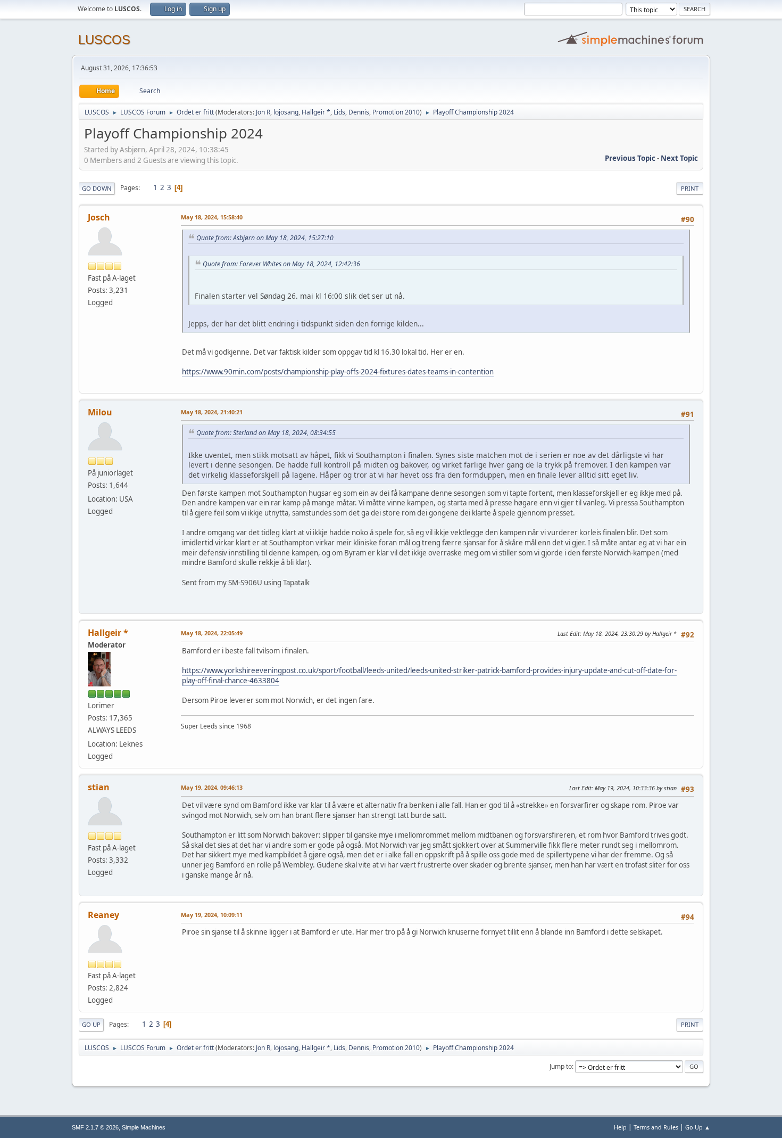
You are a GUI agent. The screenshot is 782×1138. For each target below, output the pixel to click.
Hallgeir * (316, 112)
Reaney (103, 915)
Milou (100, 412)
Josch (99, 217)
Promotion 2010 (396, 112)
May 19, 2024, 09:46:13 (212, 787)
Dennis (358, 112)
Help (620, 1127)
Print (689, 188)
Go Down (97, 188)
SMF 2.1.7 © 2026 (95, 1127)
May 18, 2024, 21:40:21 (212, 412)
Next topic (679, 158)
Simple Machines (143, 1127)
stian (99, 787)
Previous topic (630, 158)
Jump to (561, 1066)
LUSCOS (104, 39)
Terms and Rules (656, 1127)
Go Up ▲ (697, 1127)
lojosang (285, 112)
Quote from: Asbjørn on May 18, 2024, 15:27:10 (265, 237)
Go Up (91, 1024)
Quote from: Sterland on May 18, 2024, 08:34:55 (266, 432)
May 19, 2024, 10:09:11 (212, 915)
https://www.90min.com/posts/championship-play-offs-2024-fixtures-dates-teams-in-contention (338, 371)
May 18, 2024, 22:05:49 (212, 633)
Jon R (263, 112)
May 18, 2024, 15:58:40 (212, 217)
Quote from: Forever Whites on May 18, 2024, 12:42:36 (281, 263)
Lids (339, 112)
